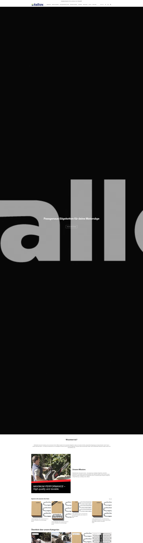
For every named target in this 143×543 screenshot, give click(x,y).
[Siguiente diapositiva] (49, 509)
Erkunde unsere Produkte (71, 226)
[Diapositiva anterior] (33, 509)
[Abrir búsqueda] (105, 4)
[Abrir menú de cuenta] (108, 4)
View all (110, 498)
